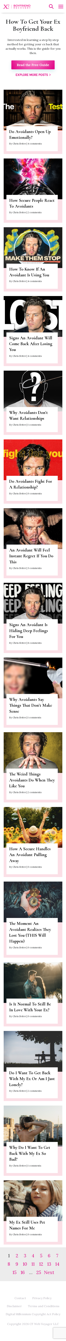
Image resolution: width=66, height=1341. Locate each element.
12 (41, 1264)
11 (33, 1264)
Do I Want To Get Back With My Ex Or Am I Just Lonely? (32, 1078)
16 (23, 1272)
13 (49, 1264)
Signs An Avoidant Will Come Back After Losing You (30, 343)
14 (57, 1264)
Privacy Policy (42, 1298)
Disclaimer (14, 1306)
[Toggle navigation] (60, 6)
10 (25, 1264)
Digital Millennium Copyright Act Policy (33, 1314)
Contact (20, 1298)
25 (38, 1272)
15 (14, 1272)
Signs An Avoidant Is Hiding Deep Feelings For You (28, 630)
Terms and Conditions (43, 1306)
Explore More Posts (32, 75)
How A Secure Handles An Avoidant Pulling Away (30, 854)
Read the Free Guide (33, 65)
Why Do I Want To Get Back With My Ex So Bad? (29, 1153)
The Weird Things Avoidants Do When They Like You (32, 780)
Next (49, 1272)
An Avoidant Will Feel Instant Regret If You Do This (31, 556)
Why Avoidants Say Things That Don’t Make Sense (30, 705)
